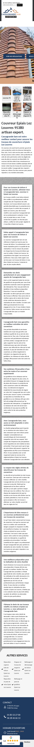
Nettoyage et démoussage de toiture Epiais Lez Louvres (28, 667)
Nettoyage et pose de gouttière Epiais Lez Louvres (18, 684)
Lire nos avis (10, 743)
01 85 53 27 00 (9, 1)
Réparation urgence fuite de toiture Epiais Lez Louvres (7, 669)
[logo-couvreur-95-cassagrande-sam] (10, 12)
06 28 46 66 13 (22, 1)
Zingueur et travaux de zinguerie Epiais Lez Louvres (17, 667)
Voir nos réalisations (14, 56)
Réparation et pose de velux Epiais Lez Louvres (7, 683)
